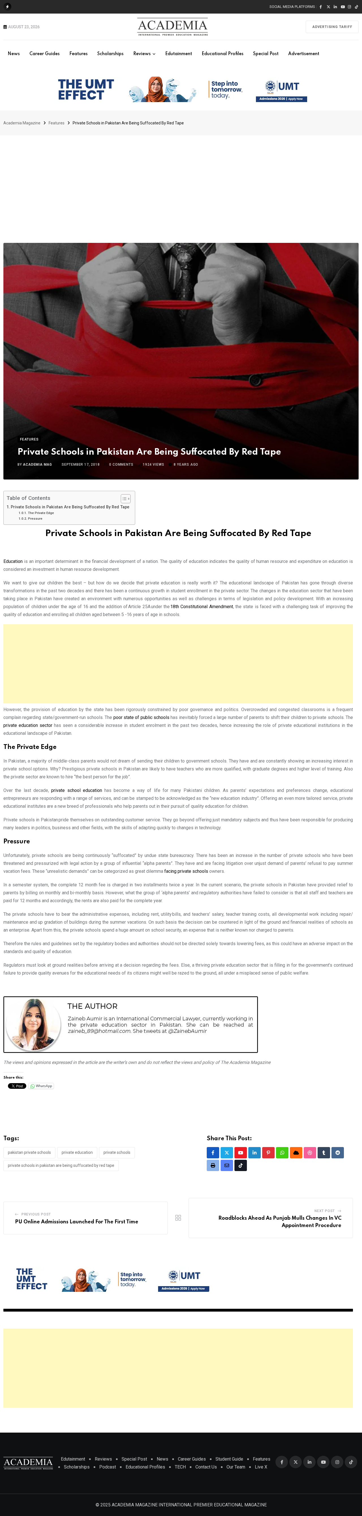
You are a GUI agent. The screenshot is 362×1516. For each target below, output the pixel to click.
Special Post (266, 54)
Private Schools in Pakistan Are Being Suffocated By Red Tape (70, 507)
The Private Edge (41, 513)
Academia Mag (37, 465)
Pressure (35, 519)
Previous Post (36, 1214)
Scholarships (110, 54)
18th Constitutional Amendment (201, 606)
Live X (261, 1467)
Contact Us (206, 1467)
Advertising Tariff (332, 27)
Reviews (142, 54)
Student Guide (229, 1459)
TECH (180, 1467)
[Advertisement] (181, 177)
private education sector (27, 725)
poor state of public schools (141, 717)
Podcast (107, 1467)
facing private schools (186, 871)
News (14, 54)
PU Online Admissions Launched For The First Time (76, 1222)
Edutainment (178, 54)
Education (13, 561)
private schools (117, 1152)
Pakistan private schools (29, 1152)
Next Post (324, 1211)
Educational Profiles (223, 54)
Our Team (236, 1467)
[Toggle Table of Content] (123, 499)
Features (78, 54)
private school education (76, 790)
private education (77, 1152)
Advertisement (303, 54)
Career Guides (44, 54)
